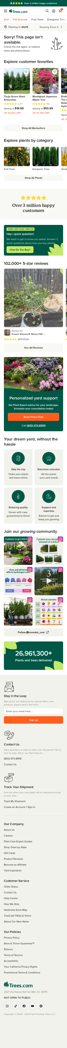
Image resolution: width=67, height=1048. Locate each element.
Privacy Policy (12, 937)
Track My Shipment (15, 801)
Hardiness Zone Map (15, 909)
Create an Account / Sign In (19, 806)
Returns (8, 949)
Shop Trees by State (15, 847)
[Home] (18, 11)
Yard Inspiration (12, 870)
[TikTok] (15, 1006)
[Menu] (6, 11)
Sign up (33, 719)
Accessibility (11, 960)
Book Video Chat (33, 416)
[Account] (54, 11)
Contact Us (10, 764)
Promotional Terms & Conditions (22, 972)
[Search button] (47, 11)
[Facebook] (24, 1006)
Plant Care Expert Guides (18, 841)
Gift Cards (9, 853)
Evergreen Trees (56, 19)
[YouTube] (32, 1006)
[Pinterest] (41, 1006)
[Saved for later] (26, 72)
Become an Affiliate (15, 864)
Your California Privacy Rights (20, 966)
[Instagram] (7, 1006)
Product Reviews (13, 858)
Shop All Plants (33, 177)
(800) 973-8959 (36, 425)
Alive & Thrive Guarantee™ (19, 943)
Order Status (11, 886)
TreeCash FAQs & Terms (17, 915)
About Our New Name (16, 921)
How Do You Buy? (20, 249)
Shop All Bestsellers (33, 128)
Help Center (11, 898)
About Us (9, 829)
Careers (8, 835)
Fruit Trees (37, 19)
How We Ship (11, 904)
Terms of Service (13, 955)
